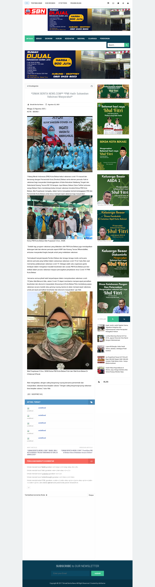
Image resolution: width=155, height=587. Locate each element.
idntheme (101, 583)
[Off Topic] (118, 3)
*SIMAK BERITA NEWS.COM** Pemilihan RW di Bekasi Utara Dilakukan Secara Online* (76, 452)
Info (27, 3)
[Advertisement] (113, 398)
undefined (42, 408)
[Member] (128, 3)
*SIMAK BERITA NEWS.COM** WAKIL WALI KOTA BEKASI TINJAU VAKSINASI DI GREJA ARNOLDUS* (42, 453)
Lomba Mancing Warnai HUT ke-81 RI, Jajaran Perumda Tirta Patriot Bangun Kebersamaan (117, 338)
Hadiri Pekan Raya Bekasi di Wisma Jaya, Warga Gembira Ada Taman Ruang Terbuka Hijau (117, 370)
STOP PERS (63, 3)
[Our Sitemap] (108, 3)
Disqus (91, 495)
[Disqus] (59, 527)
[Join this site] (123, 3)
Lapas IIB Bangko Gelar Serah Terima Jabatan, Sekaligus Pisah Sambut (116, 348)
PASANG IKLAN (75, 3)
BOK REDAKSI (50, 3)
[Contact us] (113, 3)
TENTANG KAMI (36, 3)
